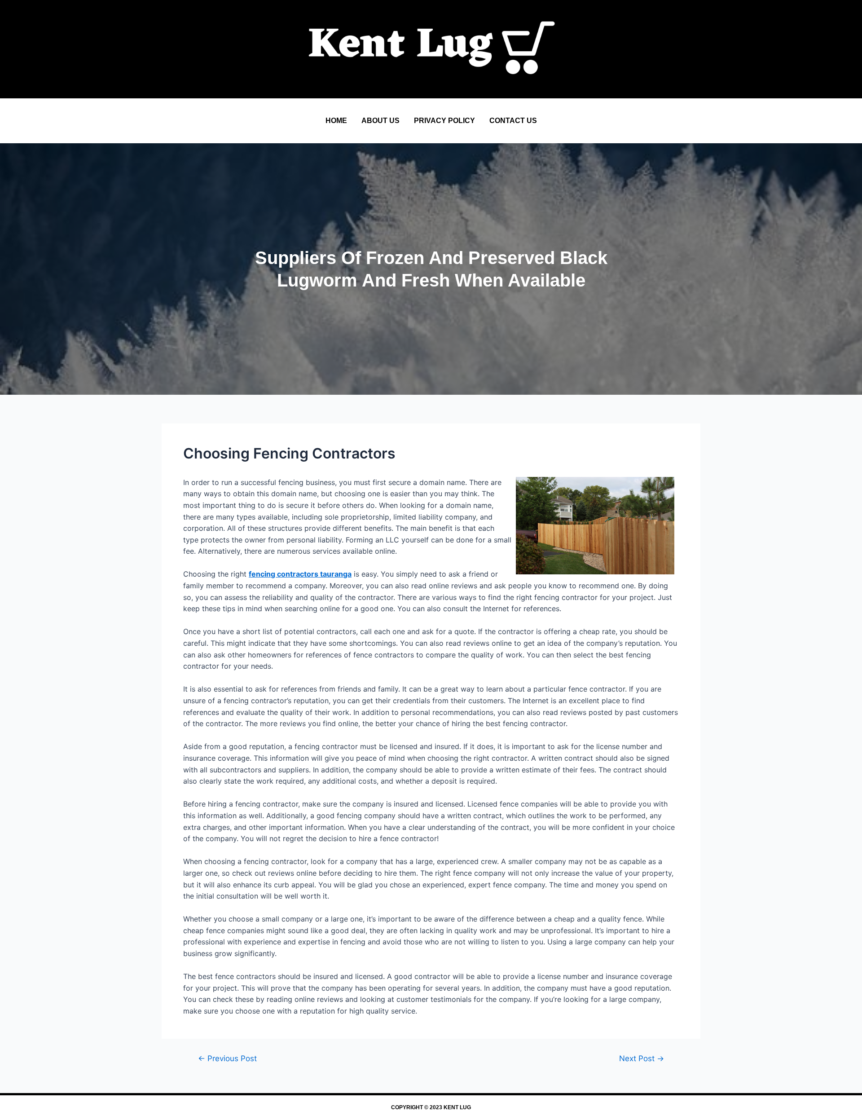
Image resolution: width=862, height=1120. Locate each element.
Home (336, 120)
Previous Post (227, 1058)
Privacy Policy (444, 120)
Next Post (641, 1058)
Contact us (513, 120)
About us (380, 120)
